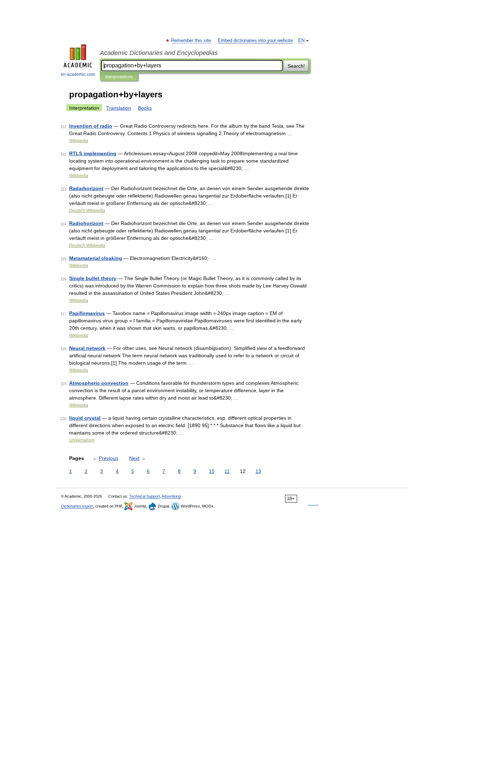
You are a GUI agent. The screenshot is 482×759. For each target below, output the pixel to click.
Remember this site (191, 40)
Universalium (82, 440)
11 (227, 471)
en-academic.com (78, 74)
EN (301, 40)
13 (258, 471)
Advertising (171, 496)
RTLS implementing (92, 153)
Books (145, 108)
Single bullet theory (92, 278)
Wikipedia (78, 140)
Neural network (87, 348)
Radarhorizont (86, 188)
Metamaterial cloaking (95, 258)
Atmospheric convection (98, 383)
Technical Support (144, 496)
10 (212, 471)
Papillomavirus (87, 313)
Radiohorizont (86, 223)
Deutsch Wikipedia (87, 210)
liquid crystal (85, 418)
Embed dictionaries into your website (255, 40)
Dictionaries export (77, 506)
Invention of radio (90, 126)
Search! (296, 66)
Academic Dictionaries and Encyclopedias (159, 52)
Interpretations (119, 76)
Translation (118, 108)
